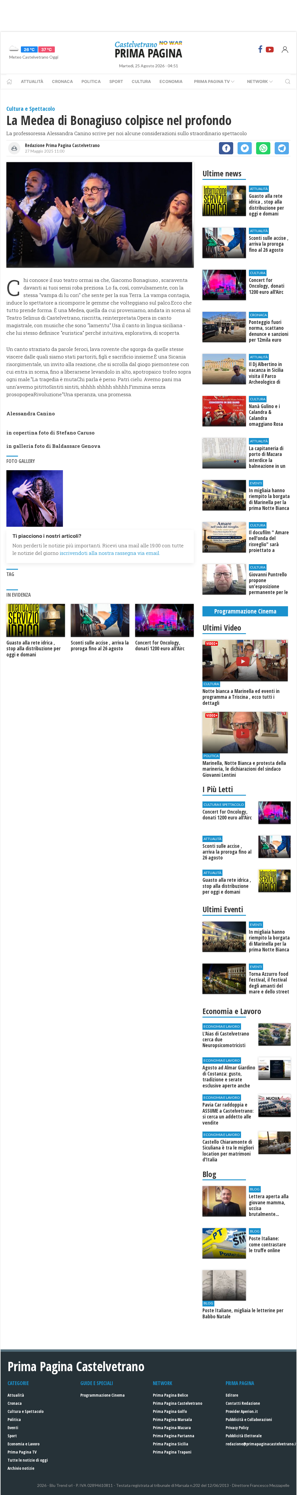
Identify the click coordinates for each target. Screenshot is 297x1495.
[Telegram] (282, 148)
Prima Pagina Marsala (172, 1419)
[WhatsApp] (263, 148)
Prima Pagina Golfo (170, 1411)
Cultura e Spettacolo (26, 1411)
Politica (91, 81)
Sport (116, 81)
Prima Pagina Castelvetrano (177, 1403)
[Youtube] (269, 49)
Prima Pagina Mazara (172, 1427)
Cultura (141, 81)
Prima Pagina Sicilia (170, 1444)
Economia (171, 81)
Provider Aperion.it (242, 1411)
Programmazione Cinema (102, 1395)
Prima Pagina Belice (170, 1395)
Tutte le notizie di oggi (28, 1460)
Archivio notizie (21, 1468)
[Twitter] (245, 148)
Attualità (32, 81)
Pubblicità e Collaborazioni (249, 1419)
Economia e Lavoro (23, 1444)
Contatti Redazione (243, 1403)
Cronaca (62, 81)
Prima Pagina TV (22, 1452)
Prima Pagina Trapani (172, 1452)
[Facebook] (260, 49)
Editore (232, 1395)
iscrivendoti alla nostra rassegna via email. (110, 553)
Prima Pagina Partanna (173, 1435)
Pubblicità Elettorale (244, 1435)
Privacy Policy (237, 1427)
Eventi (13, 1427)
